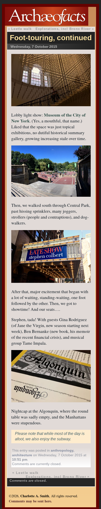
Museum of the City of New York (48, 118)
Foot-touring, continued (51, 38)
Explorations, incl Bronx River (63, 29)
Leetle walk (21, 29)
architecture (22, 455)
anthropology (62, 450)
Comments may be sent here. (30, 501)
